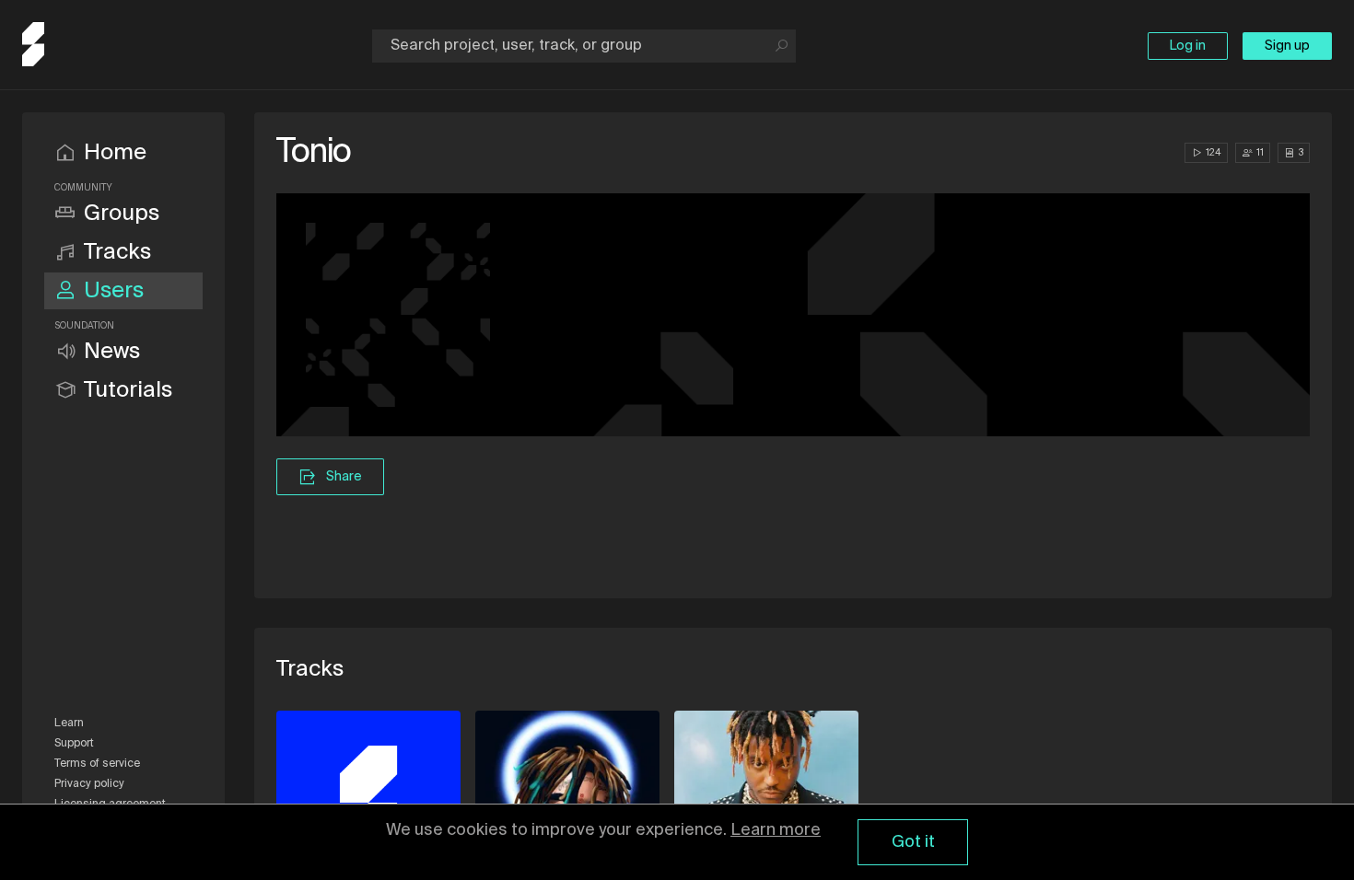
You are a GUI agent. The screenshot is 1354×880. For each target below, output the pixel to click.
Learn (69, 723)
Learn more (775, 830)
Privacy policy (89, 784)
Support (74, 743)
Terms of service (97, 764)
